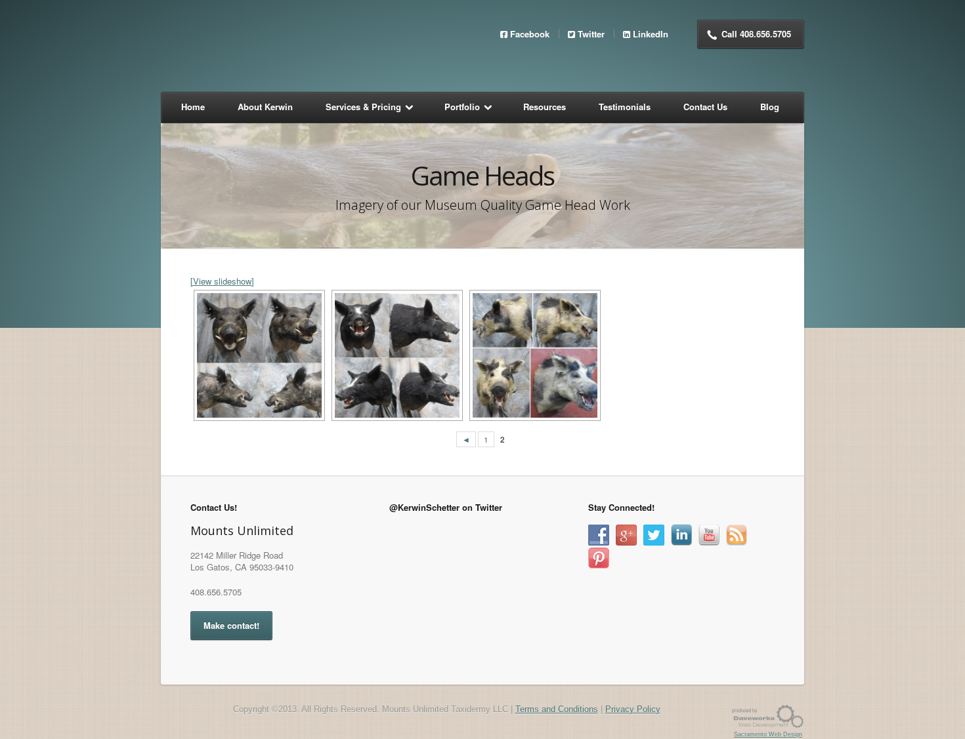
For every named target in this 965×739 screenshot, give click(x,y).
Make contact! (231, 625)
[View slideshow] (222, 281)
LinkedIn (650, 34)
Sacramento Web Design (768, 734)
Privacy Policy (632, 709)
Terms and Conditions (556, 709)
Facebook (529, 34)
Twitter (591, 34)
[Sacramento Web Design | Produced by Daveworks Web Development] (768, 716)
